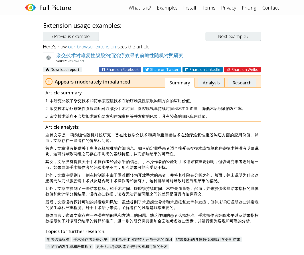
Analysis (211, 83)
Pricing (249, 7)
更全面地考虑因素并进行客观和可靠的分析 (132, 246)
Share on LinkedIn (204, 69)
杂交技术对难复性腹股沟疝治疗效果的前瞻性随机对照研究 (120, 55)
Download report (64, 69)
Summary (180, 83)
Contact (270, 7)
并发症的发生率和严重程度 (69, 246)
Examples (167, 7)
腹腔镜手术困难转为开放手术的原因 (141, 239)
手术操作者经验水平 (90, 239)
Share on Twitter (163, 69)
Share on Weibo (244, 69)
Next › (233, 36)
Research (242, 83)
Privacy (228, 7)
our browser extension (92, 46)
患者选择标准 (58, 239)
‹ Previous (71, 36)
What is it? (140, 7)
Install (189, 7)
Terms (208, 7)
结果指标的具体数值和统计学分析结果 (208, 239)
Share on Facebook (122, 69)
